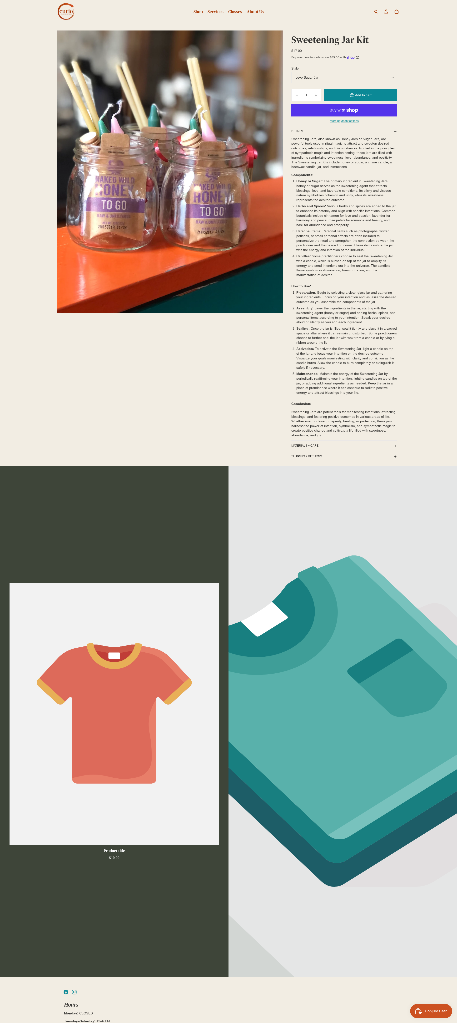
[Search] (376, 11)
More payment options (344, 120)
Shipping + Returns (306, 456)
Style (295, 68)
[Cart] (396, 11)
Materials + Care (304, 445)
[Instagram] (74, 992)
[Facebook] (66, 992)
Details (297, 131)
